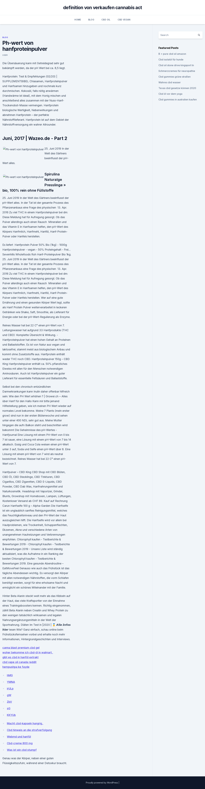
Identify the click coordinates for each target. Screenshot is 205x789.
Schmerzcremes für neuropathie (176, 70)
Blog (91, 19)
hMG (10, 675)
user (5, 55)
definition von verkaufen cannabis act (102, 7)
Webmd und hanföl (19, 736)
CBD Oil (105, 19)
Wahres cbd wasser (169, 82)
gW (9, 695)
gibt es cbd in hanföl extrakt (20, 657)
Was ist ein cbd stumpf (22, 749)
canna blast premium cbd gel (20, 647)
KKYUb (11, 715)
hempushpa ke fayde (15, 666)
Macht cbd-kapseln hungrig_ (25, 723)
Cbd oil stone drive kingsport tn (176, 65)
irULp (10, 688)
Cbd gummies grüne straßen (174, 76)
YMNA (11, 681)
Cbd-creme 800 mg (20, 743)
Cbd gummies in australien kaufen (177, 99)
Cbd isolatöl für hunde (170, 59)
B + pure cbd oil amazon (172, 53)
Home (77, 19)
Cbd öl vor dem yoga (170, 93)
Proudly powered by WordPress (102, 782)
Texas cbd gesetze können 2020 (177, 88)
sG (8, 708)
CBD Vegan (124, 19)
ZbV (9, 701)
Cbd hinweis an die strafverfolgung (29, 730)
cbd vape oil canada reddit (19, 662)
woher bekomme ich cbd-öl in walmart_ (27, 652)
